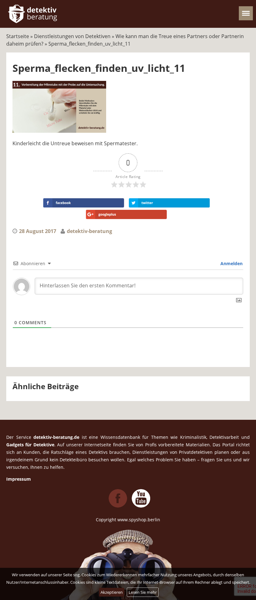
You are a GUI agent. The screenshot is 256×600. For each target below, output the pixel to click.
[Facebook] (118, 506)
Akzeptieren (112, 592)
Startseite (17, 36)
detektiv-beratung (89, 231)
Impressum (18, 479)
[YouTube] (141, 506)
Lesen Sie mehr (143, 592)
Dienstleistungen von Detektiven (72, 36)
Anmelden (231, 263)
